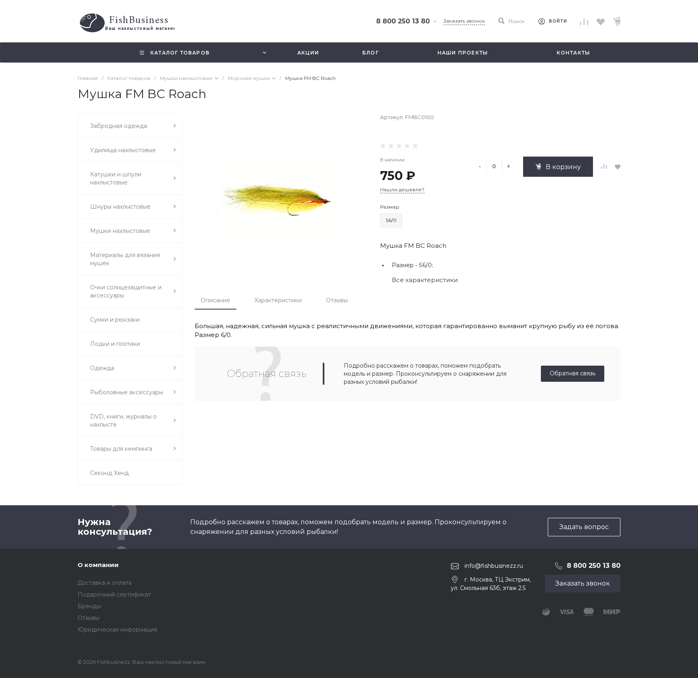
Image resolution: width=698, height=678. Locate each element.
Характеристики (278, 300)
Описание (215, 300)
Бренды (89, 606)
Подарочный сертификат (114, 594)
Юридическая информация (117, 629)
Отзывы (337, 300)
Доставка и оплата (105, 582)
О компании (98, 565)
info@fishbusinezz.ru (494, 565)
